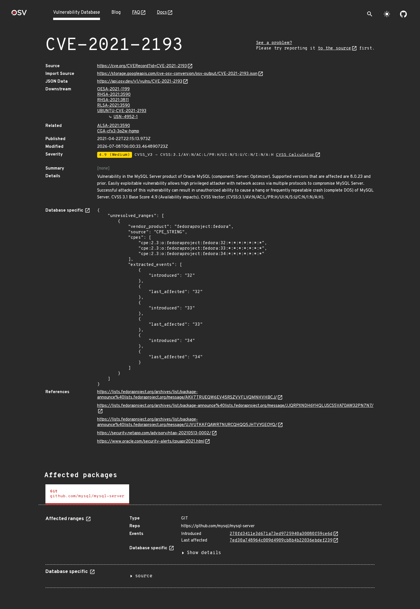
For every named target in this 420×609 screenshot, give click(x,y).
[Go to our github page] (403, 14)
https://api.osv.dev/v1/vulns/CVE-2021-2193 (139, 81)
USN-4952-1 (125, 117)
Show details (204, 553)
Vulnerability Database (76, 12)
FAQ (136, 12)
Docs (162, 12)
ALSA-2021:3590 (113, 126)
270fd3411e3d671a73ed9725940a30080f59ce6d (281, 534)
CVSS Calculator (295, 154)
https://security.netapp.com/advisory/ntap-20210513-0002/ (154, 433)
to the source (334, 48)
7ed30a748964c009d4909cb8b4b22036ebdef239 (281, 540)
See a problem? (274, 43)
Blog (116, 12)
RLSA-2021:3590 (113, 105)
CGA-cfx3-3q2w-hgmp (118, 131)
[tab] (87, 494)
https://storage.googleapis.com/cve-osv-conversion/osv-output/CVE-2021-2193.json (177, 74)
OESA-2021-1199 (113, 89)
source (143, 576)
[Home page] (19, 14)
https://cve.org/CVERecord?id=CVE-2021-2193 (142, 66)
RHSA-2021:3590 (114, 94)
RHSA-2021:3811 (113, 100)
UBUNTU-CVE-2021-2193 (121, 111)
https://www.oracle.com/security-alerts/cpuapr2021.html (150, 441)
